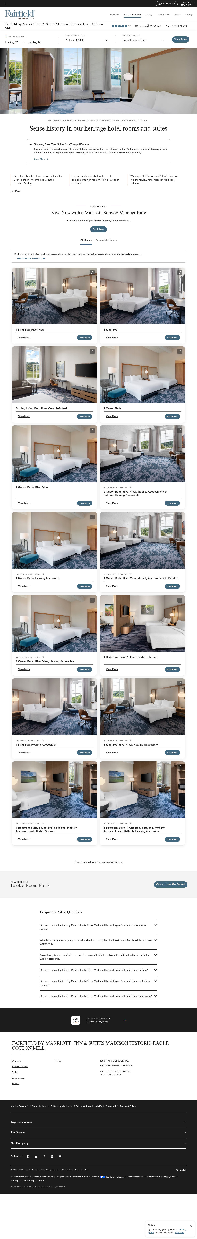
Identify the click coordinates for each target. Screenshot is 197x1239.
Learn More (39, 159)
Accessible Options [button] (116, 487)
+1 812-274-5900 (178, 26)
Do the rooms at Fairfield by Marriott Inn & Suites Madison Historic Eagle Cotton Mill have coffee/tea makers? (95, 983)
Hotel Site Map (28, 1180)
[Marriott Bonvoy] (185, 4)
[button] (167, 3)
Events (177, 14)
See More (15, 191)
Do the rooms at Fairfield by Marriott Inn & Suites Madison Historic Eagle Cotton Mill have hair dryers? (96, 996)
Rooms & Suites (20, 1066)
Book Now (98, 229)
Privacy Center (90, 1177)
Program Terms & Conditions (69, 1177)
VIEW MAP (155, 26)
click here (179, 1232)
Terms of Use (47, 1177)
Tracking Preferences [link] (20, 1177)
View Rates (85, 337)
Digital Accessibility (135, 1177)
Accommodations (132, 14)
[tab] (86, 240)
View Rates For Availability (29, 258)
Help (40, 1180)
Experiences (163, 14)
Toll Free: (115, 1071)
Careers (35, 1177)
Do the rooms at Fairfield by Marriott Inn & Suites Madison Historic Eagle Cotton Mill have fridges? (94, 970)
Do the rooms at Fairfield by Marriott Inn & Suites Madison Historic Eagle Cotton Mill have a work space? (93, 927)
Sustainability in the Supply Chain (161, 1177)
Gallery (188, 14)
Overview (114, 14)
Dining (149, 14)
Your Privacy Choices (114, 1177)
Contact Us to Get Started (170, 884)
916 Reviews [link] (141, 26)
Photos (58, 1061)
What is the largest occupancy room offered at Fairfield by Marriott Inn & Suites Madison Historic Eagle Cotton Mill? (96, 942)
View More (24, 337)
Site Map (14, 1180)
